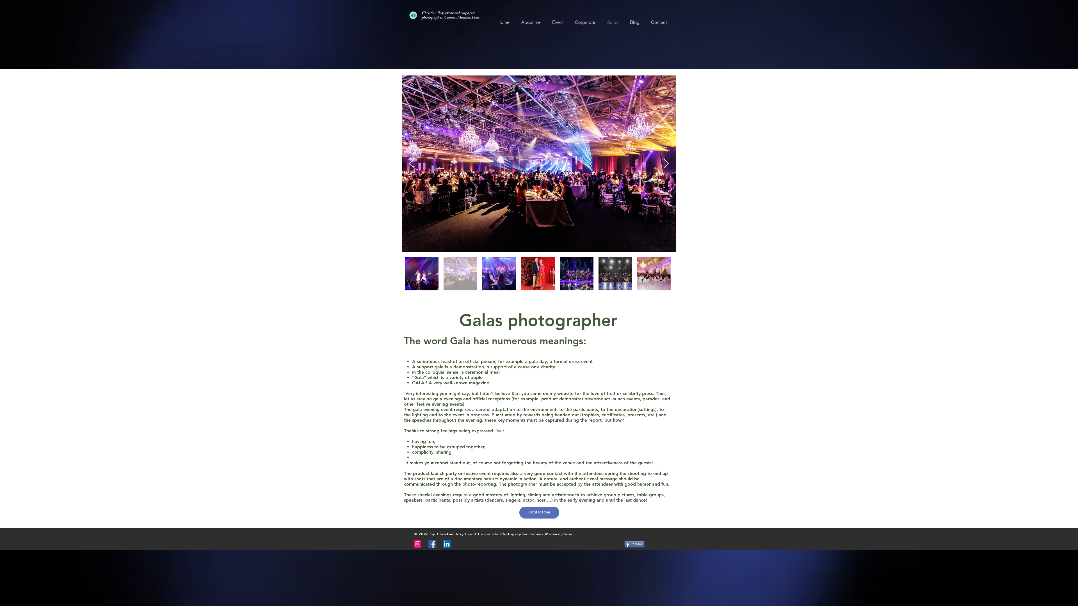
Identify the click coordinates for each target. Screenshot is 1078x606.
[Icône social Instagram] (417, 544)
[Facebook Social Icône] (432, 544)
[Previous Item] (412, 163)
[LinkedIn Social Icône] (447, 544)
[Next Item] (666, 163)
